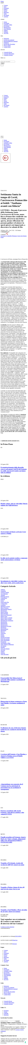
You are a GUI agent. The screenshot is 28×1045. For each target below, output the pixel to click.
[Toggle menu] (2, 65)
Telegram (14, 943)
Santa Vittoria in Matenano (7, 644)
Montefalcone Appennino (7, 620)
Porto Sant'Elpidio (5, 640)
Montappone (4, 610)
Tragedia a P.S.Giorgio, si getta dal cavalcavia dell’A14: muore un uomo (12, 864)
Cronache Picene (8, 52)
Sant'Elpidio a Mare (5, 643)
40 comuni (6, 15)
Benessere (6, 12)
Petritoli (2, 636)
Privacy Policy (7, 45)
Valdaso (6, 30)
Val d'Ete (3, 650)
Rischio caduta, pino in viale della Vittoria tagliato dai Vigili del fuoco (14, 504)
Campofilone (4, 598)
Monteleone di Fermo (6, 626)
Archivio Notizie (5, 592)
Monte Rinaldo (4, 613)
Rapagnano (3, 641)
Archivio (6, 16)
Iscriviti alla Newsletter (9, 44)
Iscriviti (17, 1021)
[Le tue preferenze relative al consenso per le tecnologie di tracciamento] (25, 1042)
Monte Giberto (4, 612)
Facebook (6, 1010)
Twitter (5, 1012)
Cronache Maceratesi (9, 53)
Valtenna (6, 31)
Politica (5, 9)
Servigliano (3, 646)
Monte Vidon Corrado (6, 619)
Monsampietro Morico (6, 609)
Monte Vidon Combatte (6, 617)
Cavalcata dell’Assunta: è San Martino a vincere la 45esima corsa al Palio (14, 755)
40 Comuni (6, 105)
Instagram (6, 1014)
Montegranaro (7, 27)
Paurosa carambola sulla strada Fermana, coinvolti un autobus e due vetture (12, 812)
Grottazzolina (4, 603)
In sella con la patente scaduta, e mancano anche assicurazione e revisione (14, 559)
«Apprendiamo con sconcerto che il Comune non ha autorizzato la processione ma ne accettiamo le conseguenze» (12, 786)
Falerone (3, 599)
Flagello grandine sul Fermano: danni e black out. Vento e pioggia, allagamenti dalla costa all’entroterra (13, 839)
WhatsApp (14, 940)
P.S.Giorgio (6, 26)
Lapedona (3, 605)
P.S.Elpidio (6, 23)
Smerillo (3, 647)
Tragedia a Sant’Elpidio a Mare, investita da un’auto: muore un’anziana (14, 910)
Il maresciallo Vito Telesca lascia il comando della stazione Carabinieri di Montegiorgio (13, 679)
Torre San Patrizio (5, 648)
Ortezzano (3, 633)
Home (2, 1)
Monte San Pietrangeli (6, 615)
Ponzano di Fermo (5, 637)
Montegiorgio (4, 623)
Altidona (3, 589)
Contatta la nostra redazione (7, 927)
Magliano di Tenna (5, 606)
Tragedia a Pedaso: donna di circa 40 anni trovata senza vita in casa (12, 888)
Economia (6, 8)
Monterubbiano (4, 629)
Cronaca (6, 5)
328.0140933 (18, 936)
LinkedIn (6, 1013)
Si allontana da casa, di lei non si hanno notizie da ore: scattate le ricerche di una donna (13, 729)
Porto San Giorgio (5, 639)
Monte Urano (4, 616)
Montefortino (4, 622)
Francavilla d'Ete (5, 602)
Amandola (3, 591)
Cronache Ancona (8, 55)
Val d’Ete (6, 33)
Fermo (5, 22)
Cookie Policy (7, 47)
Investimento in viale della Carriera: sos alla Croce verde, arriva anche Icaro (13, 582)
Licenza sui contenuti (9, 40)
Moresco (3, 632)
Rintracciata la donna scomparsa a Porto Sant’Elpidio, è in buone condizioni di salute (14, 703)
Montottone (3, 630)
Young (5, 11)
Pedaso (2, 634)
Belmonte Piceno (5, 596)
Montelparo (3, 627)
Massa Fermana (4, 608)
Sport (5, 6)
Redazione (6, 38)
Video (5, 13)
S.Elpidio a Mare (8, 24)
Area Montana (7, 29)
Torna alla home (5, 654)
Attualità (3, 595)
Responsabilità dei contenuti (11, 41)
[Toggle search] (2, 137)
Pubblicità (6, 42)
